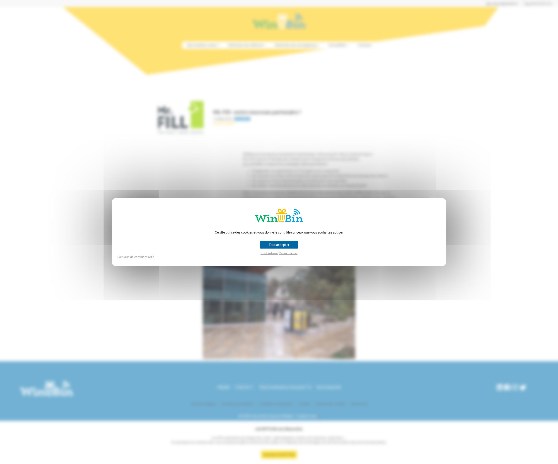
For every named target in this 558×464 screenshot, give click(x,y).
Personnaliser (288, 253)
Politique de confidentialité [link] (135, 256)
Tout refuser (269, 253)
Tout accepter (279, 244)
